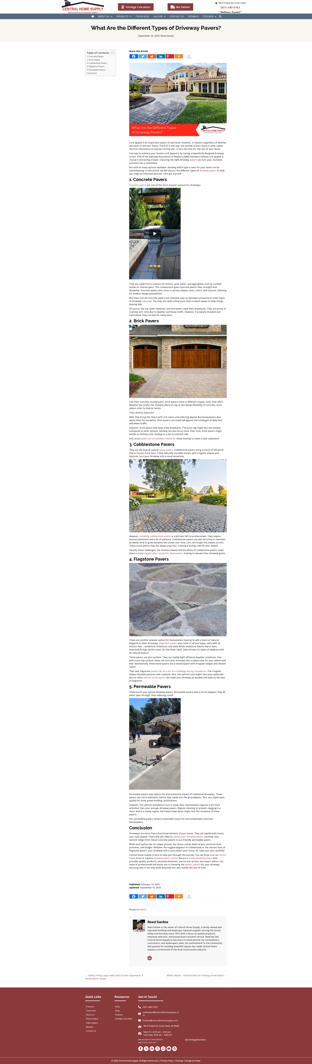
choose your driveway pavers (188, 836)
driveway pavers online (166, 858)
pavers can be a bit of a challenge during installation (178, 671)
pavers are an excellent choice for (158, 438)
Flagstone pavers (168, 643)
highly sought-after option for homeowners (160, 553)
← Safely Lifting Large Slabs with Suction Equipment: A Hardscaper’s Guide (114, 977)
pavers (193, 159)
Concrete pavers (137, 185)
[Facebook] (133, 56)
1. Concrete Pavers (95, 56)
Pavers (143, 909)
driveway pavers (207, 170)
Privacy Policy (166, 1060)
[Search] (220, 16)
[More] (179, 56)
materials (147, 301)
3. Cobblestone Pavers (97, 63)
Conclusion (92, 73)
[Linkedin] (160, 56)
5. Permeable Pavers (96, 69)
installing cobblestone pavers (155, 536)
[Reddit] (151, 56)
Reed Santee (167, 35)
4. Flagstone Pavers (95, 66)
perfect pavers (192, 864)
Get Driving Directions (195, 1039)
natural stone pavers (154, 677)
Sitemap (179, 1060)
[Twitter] (142, 56)
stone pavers (166, 449)
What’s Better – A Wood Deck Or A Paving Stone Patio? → (197, 975)
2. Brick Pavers (93, 59)
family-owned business (200, 858)
